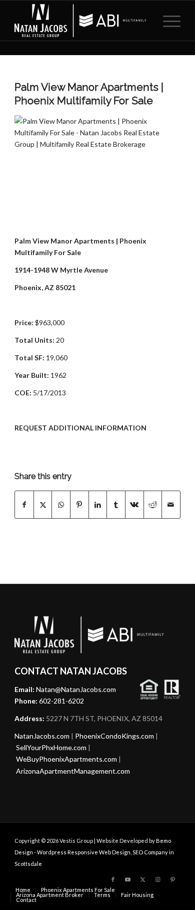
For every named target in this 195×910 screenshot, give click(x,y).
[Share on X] (43, 504)
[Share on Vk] (135, 504)
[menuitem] (166, 21)
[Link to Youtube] (128, 879)
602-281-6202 (61, 701)
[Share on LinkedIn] (98, 504)
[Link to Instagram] (158, 879)
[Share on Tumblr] (116, 504)
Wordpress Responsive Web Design (83, 852)
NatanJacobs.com (42, 736)
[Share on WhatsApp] (61, 504)
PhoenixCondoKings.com (114, 736)
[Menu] (166, 21)
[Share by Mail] (171, 504)
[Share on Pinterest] (79, 504)
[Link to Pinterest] (173, 879)
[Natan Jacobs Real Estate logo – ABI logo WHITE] (80, 21)
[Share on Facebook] (24, 504)
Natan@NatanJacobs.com (76, 689)
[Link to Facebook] (113, 879)
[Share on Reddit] (153, 504)
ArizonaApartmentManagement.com (73, 771)
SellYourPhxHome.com (51, 747)
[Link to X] (143, 879)
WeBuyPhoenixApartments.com (66, 759)
